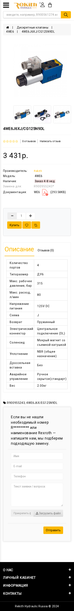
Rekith (38, 170)
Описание (19, 249)
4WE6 (10, 31)
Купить (14, 225)
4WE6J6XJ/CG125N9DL (38, 31)
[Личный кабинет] (42, 4)
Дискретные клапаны (33, 27)
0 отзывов (29, 141)
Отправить (53, 530)
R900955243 (16, 402)
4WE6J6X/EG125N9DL (41, 402)
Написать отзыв (50, 141)
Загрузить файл (49, 513)
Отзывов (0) (46, 250)
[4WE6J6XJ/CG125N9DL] (40, 70)
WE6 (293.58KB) (50, 192)
